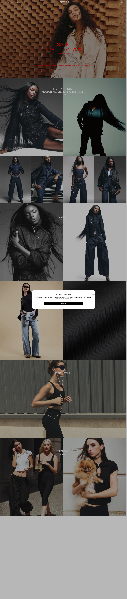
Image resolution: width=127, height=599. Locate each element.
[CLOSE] (93, 292)
